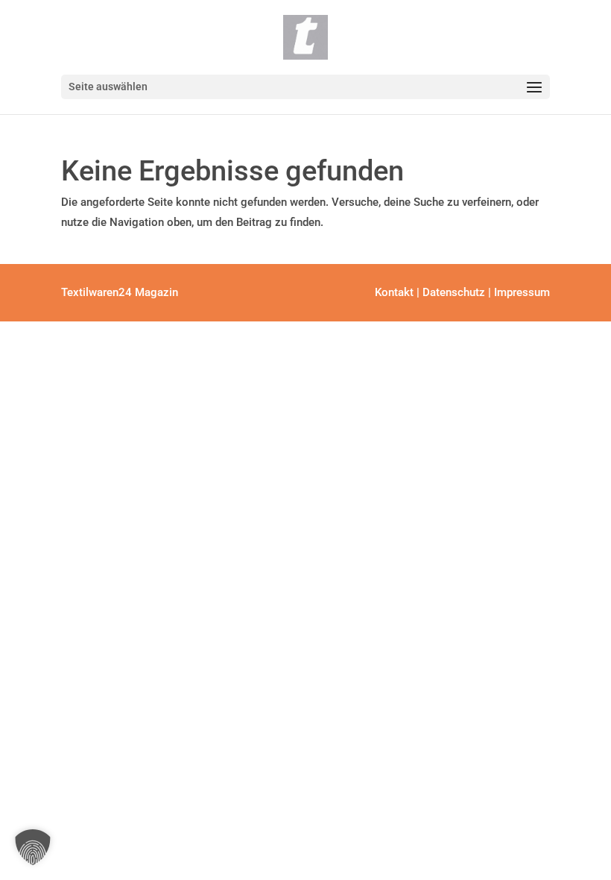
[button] (33, 847)
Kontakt (394, 292)
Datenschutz (453, 292)
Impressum (522, 292)
